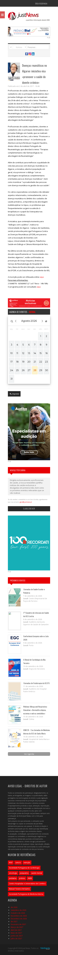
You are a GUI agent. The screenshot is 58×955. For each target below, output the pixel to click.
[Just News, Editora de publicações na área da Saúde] (29, 17)
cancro (18, 862)
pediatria (12, 878)
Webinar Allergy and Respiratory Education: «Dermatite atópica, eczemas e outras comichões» (35, 710)
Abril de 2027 (16, 930)
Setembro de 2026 (18, 910)
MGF (11, 862)
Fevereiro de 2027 (18, 924)
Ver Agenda (29, 754)
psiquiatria (24, 873)
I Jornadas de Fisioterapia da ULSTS (36, 683)
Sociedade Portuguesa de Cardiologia (24, 868)
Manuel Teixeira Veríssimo (19, 889)
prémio (22, 878)
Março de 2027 (17, 927)
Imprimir (15, 394)
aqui (42, 277)
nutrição (27, 862)
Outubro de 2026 (18, 913)
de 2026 (14, 907)
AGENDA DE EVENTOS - (22, 312)
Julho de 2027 (16, 938)
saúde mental (36, 873)
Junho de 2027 (17, 935)
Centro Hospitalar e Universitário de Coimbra (27, 883)
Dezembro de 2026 (19, 918)
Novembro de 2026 (19, 915)
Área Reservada (41, 3)
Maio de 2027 (16, 933)
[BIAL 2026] (29, 31)
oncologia (13, 873)
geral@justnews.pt (26, 502)
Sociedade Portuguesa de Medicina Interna (26, 894)
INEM (30, 878)
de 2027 (14, 921)
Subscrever (29, 508)
